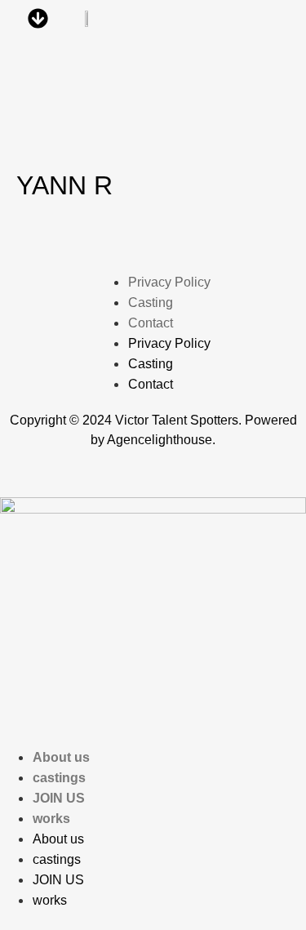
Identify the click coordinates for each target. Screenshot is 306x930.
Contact (150, 323)
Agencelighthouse (159, 440)
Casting (150, 302)
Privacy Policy (169, 282)
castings (59, 778)
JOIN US (59, 798)
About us (61, 757)
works (51, 818)
